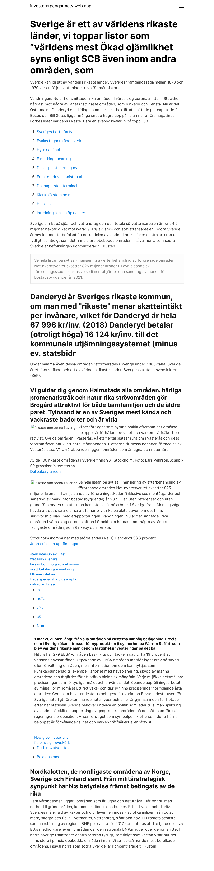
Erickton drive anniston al (59, 177)
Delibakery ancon (45, 471)
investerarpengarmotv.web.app (60, 6)
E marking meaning (54, 159)
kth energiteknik (43, 574)
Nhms (42, 625)
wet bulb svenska (44, 559)
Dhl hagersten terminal (57, 186)
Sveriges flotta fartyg (56, 132)
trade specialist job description (54, 579)
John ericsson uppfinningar (54, 544)
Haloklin (44, 204)
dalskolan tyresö (43, 584)
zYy (40, 607)
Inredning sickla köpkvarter (61, 213)
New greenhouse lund (51, 737)
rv (38, 589)
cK (39, 616)
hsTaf (42, 598)
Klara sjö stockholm (54, 195)
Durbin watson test (54, 748)
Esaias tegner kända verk (59, 141)
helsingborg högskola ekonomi (54, 564)
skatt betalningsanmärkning (52, 569)
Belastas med (48, 757)
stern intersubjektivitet (48, 554)
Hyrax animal (48, 150)
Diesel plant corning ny (57, 168)
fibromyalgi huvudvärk (52, 742)
